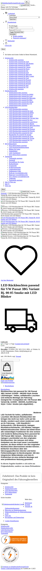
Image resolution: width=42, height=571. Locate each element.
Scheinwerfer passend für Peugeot (20, 80)
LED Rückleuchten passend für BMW (21, 113)
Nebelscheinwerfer (11, 91)
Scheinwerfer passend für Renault (20, 83)
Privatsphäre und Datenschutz (14, 517)
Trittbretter (12, 178)
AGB (6, 514)
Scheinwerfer (9, 58)
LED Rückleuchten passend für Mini (21, 116)
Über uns (13, 182)
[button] (10, 13)
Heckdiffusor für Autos (16, 162)
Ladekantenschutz (15, 169)
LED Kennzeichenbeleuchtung (19, 147)
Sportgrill (12, 160)
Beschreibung (9, 386)
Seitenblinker (13, 151)
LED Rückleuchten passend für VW (20, 140)
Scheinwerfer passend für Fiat (18, 71)
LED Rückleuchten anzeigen (18, 109)
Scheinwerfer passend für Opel (19, 78)
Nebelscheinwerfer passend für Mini (20, 100)
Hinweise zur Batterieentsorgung (15, 510)
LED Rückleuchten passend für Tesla (21, 136)
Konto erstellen (18, 36)
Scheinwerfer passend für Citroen (19, 67)
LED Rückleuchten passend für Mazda (21, 124)
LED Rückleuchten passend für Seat (20, 133)
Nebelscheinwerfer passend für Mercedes (22, 98)
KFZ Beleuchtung (11, 144)
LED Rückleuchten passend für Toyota (21, 138)
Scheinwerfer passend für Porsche (20, 82)
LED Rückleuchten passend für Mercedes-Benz (24, 125)
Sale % (7, 182)
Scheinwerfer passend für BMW (19, 65)
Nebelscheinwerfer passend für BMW (21, 94)
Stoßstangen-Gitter (15, 171)
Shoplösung (17, 568)
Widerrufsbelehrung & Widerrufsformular (18, 512)
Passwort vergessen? (19, 38)
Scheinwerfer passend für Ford (19, 72)
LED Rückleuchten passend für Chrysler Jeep (23, 118)
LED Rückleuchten (11, 107)
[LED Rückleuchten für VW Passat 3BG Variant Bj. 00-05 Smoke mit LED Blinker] (21, 219)
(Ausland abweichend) (22, 344)
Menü (3, 49)
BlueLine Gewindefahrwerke (18, 175)
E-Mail (11, 28)
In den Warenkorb (7, 373)
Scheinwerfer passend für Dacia (19, 69)
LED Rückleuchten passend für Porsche (22, 131)
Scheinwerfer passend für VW (18, 87)
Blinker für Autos (14, 149)
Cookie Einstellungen (12, 521)
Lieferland (12, 15)
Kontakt (27, 505)
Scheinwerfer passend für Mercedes (20, 74)
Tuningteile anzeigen (15, 158)
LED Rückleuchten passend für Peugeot (22, 129)
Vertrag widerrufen (7, 568)
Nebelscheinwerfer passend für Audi (20, 96)
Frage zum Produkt (7, 380)
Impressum (28, 503)
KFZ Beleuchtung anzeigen (18, 145)
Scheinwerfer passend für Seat (18, 85)
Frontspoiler (13, 166)
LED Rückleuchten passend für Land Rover (23, 122)
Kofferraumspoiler (15, 167)
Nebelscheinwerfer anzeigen (18, 93)
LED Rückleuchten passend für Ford (21, 114)
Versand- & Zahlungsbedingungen (18, 507)
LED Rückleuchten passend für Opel (21, 127)
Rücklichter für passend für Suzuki (20, 135)
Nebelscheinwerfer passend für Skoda (21, 102)
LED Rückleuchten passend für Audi (21, 111)
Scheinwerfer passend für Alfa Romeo (21, 63)
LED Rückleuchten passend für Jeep (21, 120)
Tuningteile (8, 156)
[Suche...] (25, 5)
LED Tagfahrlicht (14, 153)
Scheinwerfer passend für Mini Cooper (21, 76)
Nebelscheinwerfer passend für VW (20, 103)
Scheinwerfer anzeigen (16, 60)
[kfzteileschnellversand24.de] (13, 3)
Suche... (33, 5)
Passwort (12, 30)
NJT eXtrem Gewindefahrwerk (19, 176)
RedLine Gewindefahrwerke (18, 173)
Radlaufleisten (13, 164)
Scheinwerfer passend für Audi (19, 62)
